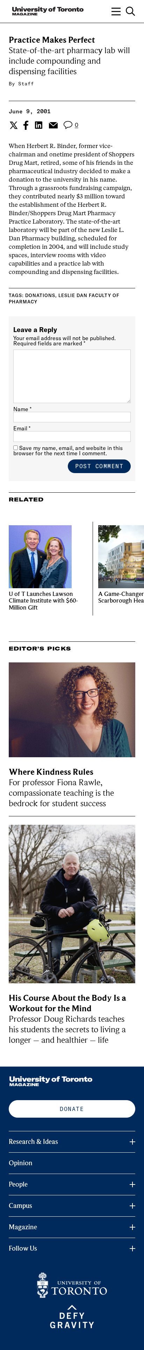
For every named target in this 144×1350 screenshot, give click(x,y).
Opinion (21, 1163)
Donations (40, 295)
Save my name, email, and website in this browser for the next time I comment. (68, 450)
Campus (20, 1206)
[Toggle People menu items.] (132, 1184)
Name (22, 409)
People (18, 1184)
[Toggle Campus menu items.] (132, 1206)
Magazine (23, 1227)
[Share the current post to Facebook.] (25, 125)
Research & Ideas (33, 1142)
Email (21, 428)
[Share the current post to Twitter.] (13, 125)
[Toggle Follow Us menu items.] (132, 1248)
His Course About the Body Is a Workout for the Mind (67, 1003)
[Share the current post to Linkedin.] (38, 125)
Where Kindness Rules (51, 772)
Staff (26, 83)
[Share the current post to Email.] (53, 125)
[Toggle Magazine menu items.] (132, 1227)
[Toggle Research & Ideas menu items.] (132, 1142)
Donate (72, 1108)
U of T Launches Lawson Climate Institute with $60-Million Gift (43, 601)
